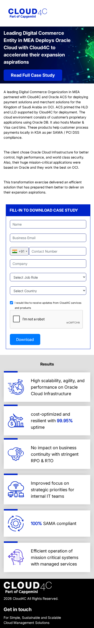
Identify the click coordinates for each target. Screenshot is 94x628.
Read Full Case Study (33, 75)
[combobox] (19, 251)
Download (25, 339)
